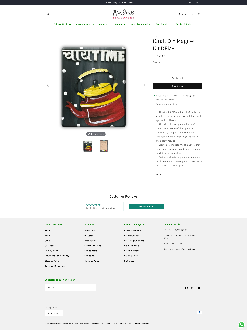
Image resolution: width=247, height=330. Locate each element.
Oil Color (88, 235)
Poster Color (90, 240)
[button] (48, 14)
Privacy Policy (51, 251)
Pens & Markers (131, 251)
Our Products (51, 245)
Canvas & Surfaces (132, 235)
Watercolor (89, 230)
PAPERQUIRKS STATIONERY (60, 323)
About (48, 235)
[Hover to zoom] (96, 86)
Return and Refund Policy (57, 256)
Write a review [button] (146, 206)
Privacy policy (111, 323)
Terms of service (126, 323)
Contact (48, 240)
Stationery (129, 261)
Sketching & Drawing (134, 240)
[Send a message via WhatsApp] (242, 325)
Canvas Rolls (90, 256)
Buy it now (177, 86)
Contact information (143, 323)
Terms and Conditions (55, 266)
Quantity (156, 62)
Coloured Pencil (92, 261)
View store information (166, 104)
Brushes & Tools (131, 245)
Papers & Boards (131, 256)
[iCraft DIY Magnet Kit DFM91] (88, 146)
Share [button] (158, 174)
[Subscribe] (93, 287)
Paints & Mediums (132, 230)
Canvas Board (90, 251)
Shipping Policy (52, 261)
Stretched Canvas (92, 245)
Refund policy (97, 323)
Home (47, 230)
